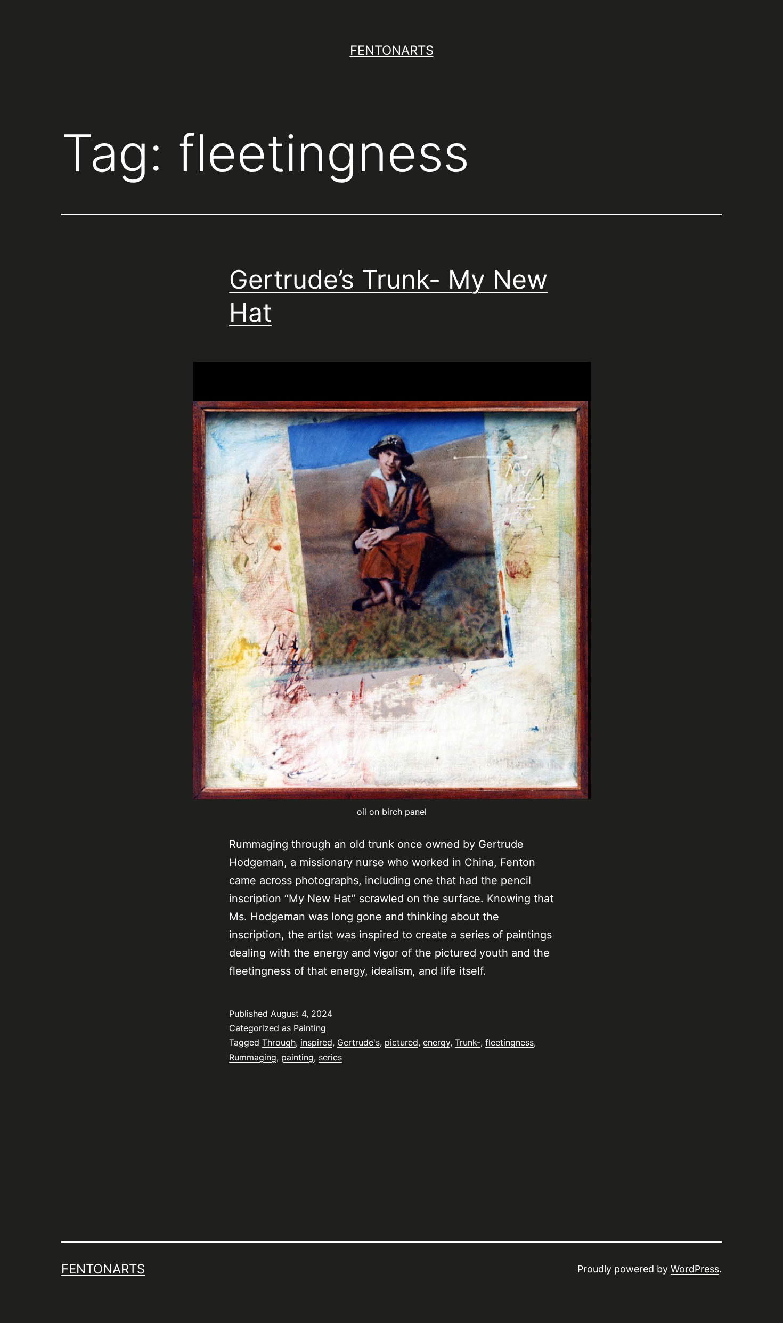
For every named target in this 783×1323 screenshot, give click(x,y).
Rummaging (252, 1057)
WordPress (695, 1269)
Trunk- (467, 1042)
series (330, 1057)
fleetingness (509, 1042)
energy (436, 1042)
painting (297, 1057)
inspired (316, 1042)
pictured (401, 1042)
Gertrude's (358, 1042)
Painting (309, 1028)
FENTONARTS (392, 50)
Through (279, 1042)
